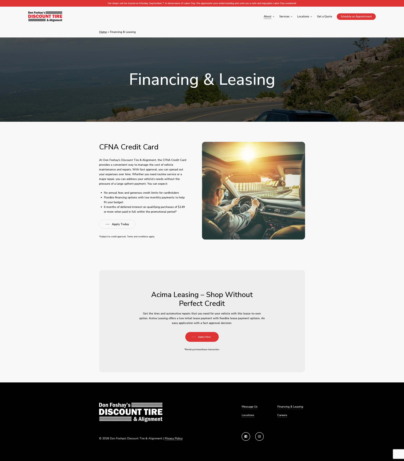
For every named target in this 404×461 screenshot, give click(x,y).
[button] (117, 224)
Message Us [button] (250, 407)
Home (103, 32)
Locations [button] (248, 415)
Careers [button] (282, 415)
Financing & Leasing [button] (290, 407)
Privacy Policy (174, 438)
